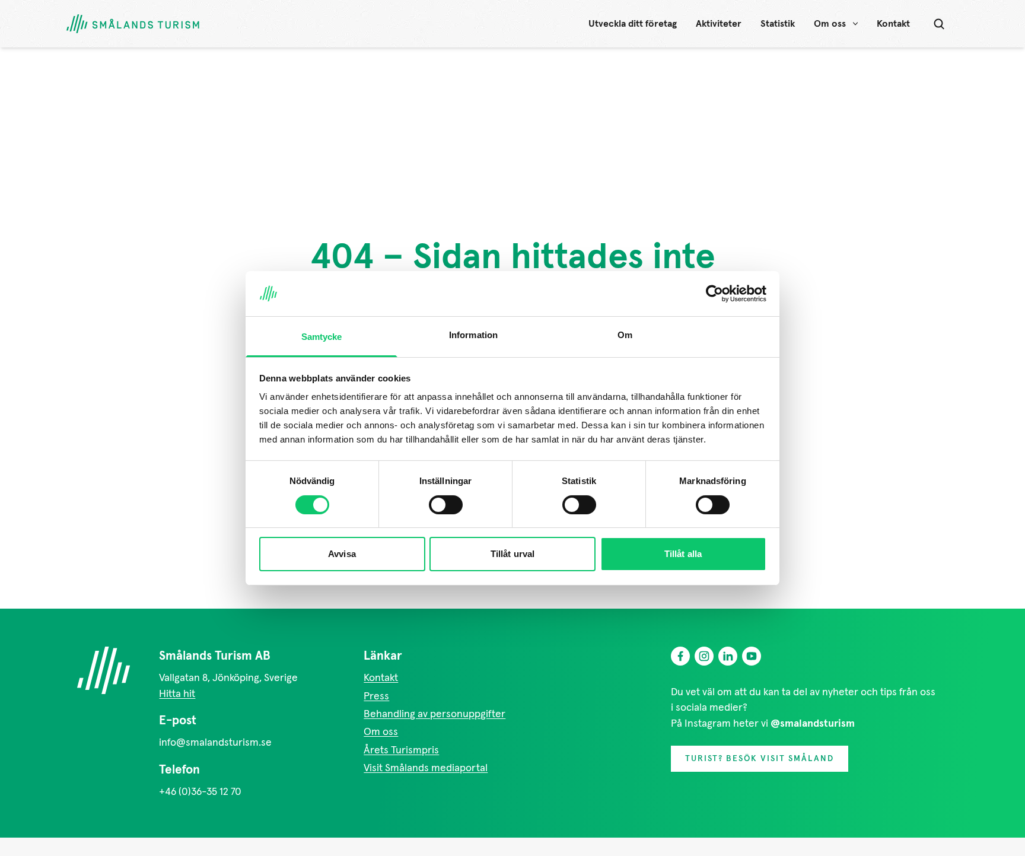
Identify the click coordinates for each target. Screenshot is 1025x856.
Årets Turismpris (401, 750)
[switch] (446, 504)
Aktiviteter (718, 23)
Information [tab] (473, 335)
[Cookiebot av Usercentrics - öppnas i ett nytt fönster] (714, 294)
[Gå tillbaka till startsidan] (132, 24)
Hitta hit (177, 694)
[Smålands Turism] (103, 670)
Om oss (830, 23)
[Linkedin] (727, 656)
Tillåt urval (512, 554)
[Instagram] (704, 656)
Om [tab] (624, 335)
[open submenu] (855, 23)
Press (376, 696)
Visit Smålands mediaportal (426, 768)
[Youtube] (751, 656)
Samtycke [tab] (321, 337)
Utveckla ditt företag (632, 23)
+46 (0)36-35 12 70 (200, 792)
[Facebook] (680, 656)
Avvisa (342, 554)
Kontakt (893, 23)
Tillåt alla (683, 554)
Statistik (777, 23)
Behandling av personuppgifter (434, 714)
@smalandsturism (813, 723)
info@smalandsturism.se (215, 742)
